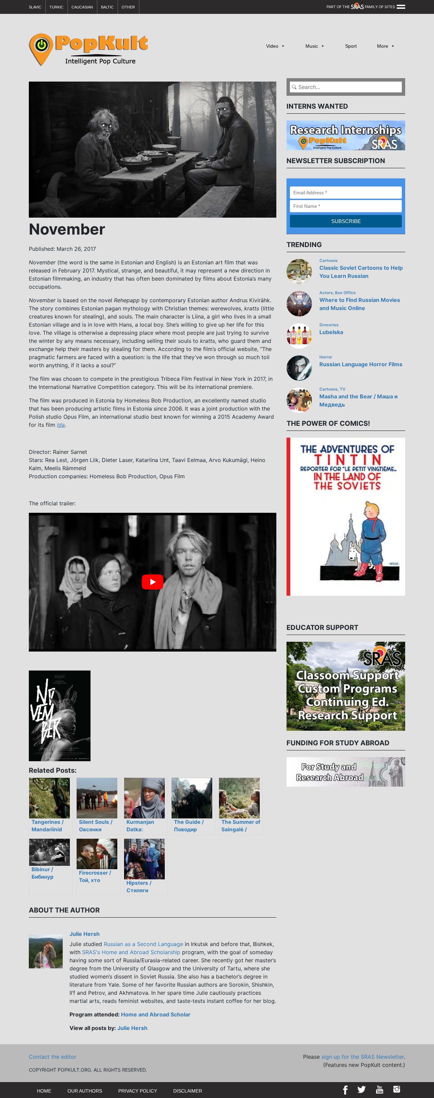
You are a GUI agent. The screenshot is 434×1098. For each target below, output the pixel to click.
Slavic (35, 7)
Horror (325, 357)
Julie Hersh (85, 933)
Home (44, 1091)
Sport (351, 46)
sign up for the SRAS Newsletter (362, 1056)
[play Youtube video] (152, 582)
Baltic (107, 7)
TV (343, 389)
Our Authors (84, 1091)
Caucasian (82, 7)
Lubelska (331, 332)
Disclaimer (187, 1091)
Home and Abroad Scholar (156, 1014)
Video (272, 46)
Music (311, 46)
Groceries (329, 325)
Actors (326, 292)
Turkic (56, 7)
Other (128, 7)
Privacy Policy (137, 1091)
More (382, 46)
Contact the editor (52, 1056)
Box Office (345, 292)
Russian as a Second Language (143, 944)
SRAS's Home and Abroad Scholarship (131, 952)
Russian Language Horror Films (360, 364)
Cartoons (328, 260)
